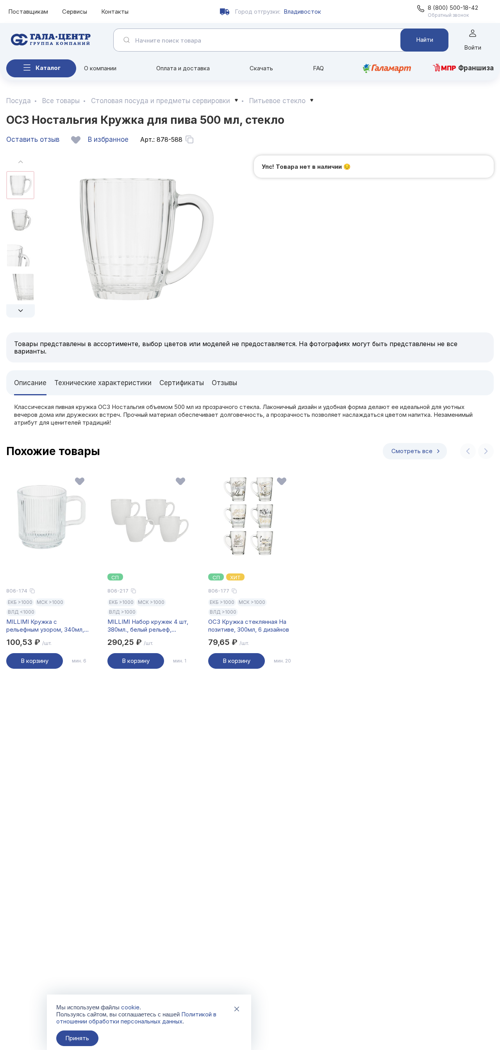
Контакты (115, 11)
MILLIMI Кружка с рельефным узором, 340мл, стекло (45, 626)
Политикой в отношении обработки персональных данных (136, 1018)
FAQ (318, 68)
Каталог (48, 67)
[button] (20, 311)
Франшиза (476, 68)
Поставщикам (28, 11)
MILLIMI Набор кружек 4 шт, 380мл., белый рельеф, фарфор (147, 626)
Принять (77, 1038)
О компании (100, 68)
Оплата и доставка (183, 68)
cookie (130, 1007)
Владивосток (302, 11)
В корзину (34, 660)
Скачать (261, 68)
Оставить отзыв (32, 139)
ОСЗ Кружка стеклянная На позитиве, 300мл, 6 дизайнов (248, 625)
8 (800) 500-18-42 (453, 7)
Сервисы (74, 11)
